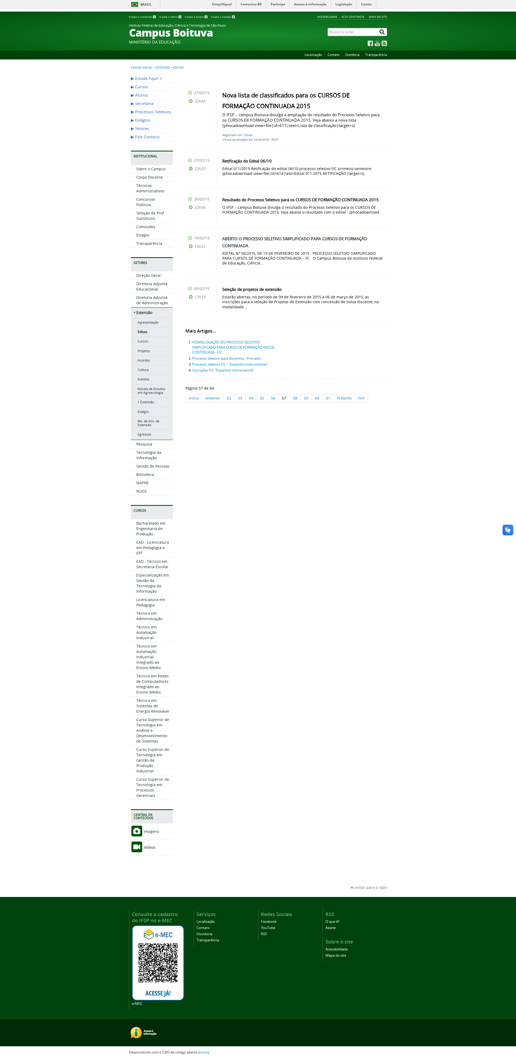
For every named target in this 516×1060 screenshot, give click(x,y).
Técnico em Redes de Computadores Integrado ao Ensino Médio (152, 684)
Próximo (344, 398)
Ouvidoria (352, 54)
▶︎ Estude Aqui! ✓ (147, 78)
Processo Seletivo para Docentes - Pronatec (226, 358)
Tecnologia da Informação (148, 455)
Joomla (203, 1052)
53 (240, 398)
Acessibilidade (327, 17)
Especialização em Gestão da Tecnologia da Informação (152, 583)
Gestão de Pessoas (153, 466)
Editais (143, 332)
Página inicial (141, 67)
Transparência (376, 54)
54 (251, 398)
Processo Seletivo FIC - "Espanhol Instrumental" (230, 364)
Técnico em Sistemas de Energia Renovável (152, 706)
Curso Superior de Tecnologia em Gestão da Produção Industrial (152, 760)
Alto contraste (353, 17)
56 (273, 398)
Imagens (151, 831)
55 (262, 398)
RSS (264, 934)
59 (306, 398)
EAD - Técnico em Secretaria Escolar (152, 564)
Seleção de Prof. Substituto (150, 215)
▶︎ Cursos (139, 86)
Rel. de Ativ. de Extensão (148, 423)
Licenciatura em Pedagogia (150, 602)
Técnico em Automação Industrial (146, 632)
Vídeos (149, 847)
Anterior (212, 398)
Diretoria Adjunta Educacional (151, 286)
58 (295, 398)
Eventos (143, 379)
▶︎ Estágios (140, 120)
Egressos (144, 434)
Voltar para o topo (370, 887)
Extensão (163, 67)
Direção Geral (148, 275)
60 (317, 398)
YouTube (268, 927)
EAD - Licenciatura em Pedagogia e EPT (152, 548)
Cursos (143, 341)
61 (328, 398)
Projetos (144, 351)
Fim (361, 398)
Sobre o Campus (151, 168)
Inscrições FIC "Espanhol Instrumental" (223, 370)
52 (229, 398)
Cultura (143, 370)
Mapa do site (378, 17)
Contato (333, 54)
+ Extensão (146, 402)
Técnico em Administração (149, 616)
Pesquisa (144, 444)
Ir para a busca (196, 16)
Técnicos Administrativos (150, 188)
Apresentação (148, 322)
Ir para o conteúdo (142, 16)
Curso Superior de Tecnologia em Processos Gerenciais (152, 787)
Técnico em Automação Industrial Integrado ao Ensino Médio (148, 657)
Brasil (146, 4)
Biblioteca (145, 474)
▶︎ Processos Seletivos (151, 111)
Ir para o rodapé (222, 16)
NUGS (141, 491)
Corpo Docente (149, 177)
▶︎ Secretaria (142, 103)
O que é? (332, 921)
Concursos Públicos (145, 202)
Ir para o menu (170, 16)
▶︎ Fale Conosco (145, 136)
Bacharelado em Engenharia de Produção (151, 528)
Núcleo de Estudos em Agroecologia (151, 391)
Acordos (144, 360)
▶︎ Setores (140, 128)
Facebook (269, 921)
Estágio (142, 235)
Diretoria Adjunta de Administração (152, 300)
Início (194, 398)
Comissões (145, 226)
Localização (313, 54)
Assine (330, 927)
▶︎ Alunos (139, 95)
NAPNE (142, 482)
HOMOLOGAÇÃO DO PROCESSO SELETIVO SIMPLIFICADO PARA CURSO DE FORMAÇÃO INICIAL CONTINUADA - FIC (233, 347)
